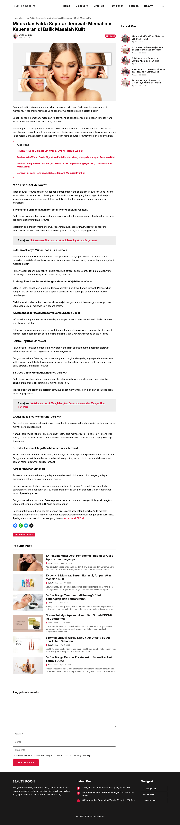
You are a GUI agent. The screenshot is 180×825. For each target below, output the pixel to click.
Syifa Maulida (53, 583)
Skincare (110, 36)
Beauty (148, 5)
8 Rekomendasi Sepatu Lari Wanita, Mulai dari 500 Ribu (145, 59)
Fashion (134, 5)
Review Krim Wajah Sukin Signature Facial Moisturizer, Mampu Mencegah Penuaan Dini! (66, 157)
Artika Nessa (53, 623)
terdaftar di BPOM (73, 518)
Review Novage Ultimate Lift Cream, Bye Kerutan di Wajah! (50, 150)
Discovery (82, 5)
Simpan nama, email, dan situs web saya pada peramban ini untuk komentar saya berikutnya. (54, 755)
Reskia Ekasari (53, 563)
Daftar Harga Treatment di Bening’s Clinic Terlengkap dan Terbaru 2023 (74, 597)
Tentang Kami (149, 789)
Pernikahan (116, 5)
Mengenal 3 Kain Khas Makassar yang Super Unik (106, 787)
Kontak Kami (148, 794)
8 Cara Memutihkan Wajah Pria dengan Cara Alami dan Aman (147, 48)
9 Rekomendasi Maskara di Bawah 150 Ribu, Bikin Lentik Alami (149, 70)
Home (66, 5)
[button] (163, 6)
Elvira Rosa (52, 603)
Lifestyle (99, 5)
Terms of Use (149, 800)
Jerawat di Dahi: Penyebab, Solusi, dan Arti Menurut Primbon (51, 173)
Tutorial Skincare (24, 534)
